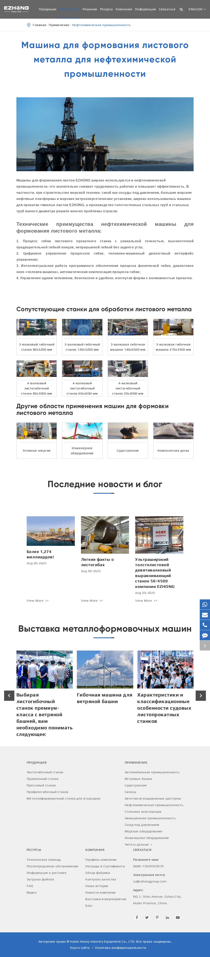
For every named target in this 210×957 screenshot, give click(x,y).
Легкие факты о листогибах (97, 562)
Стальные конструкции (143, 812)
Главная (39, 25)
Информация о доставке (46, 873)
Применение (69, 9)
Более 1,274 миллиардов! (40, 554)
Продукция (47, 9)
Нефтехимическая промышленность (101, 25)
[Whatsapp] (205, 604)
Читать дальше (137, 844)
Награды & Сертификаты (105, 866)
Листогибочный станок (45, 772)
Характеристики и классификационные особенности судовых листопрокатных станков (104, 708)
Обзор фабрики (97, 873)
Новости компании (100, 892)
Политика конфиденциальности (120, 948)
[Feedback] (205, 635)
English (195, 9)
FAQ (30, 886)
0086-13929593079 (148, 863)
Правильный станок (42, 779)
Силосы (130, 792)
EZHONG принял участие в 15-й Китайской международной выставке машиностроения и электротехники (161, 714)
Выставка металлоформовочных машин (105, 628)
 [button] (9, 695)
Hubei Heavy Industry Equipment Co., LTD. (102, 941)
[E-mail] (205, 615)
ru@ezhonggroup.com (150, 878)
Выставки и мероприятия (105, 899)
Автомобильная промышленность (152, 772)
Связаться (167, 9)
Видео (32, 892)
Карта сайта (80, 948)
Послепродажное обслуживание (53, 866)
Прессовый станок (41, 785)
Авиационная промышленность (150, 818)
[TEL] (205, 625)
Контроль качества (100, 879)
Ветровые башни (138, 779)
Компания (124, 9)
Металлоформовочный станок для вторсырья (63, 798)
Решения (90, 9)
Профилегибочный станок (47, 792)
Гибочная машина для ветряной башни (44, 698)
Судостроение (136, 785)
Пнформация (145, 9)
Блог (89, 906)
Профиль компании (100, 860)
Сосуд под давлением (142, 825)
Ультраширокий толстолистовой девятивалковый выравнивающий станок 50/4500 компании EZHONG (155, 573)
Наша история (96, 886)
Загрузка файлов (40, 879)
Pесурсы (106, 9)
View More (36, 600)
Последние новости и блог (105, 484)
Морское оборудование (144, 831)
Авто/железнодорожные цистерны (153, 798)
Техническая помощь (44, 860)
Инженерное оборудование (147, 838)
